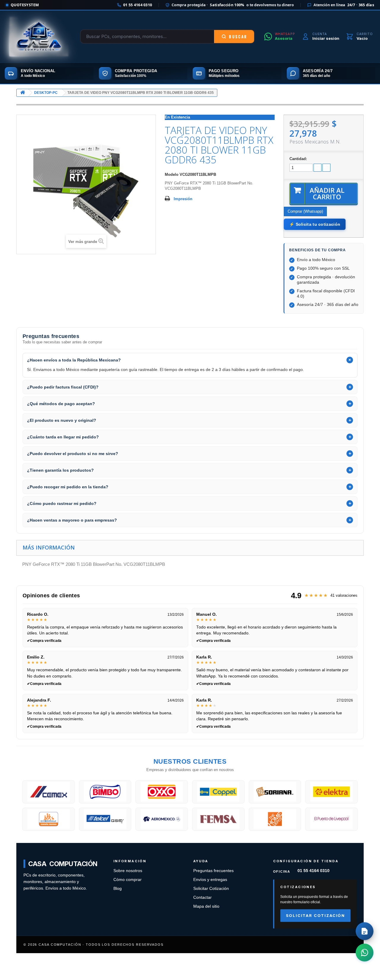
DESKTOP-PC (46, 93)
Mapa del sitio (206, 906)
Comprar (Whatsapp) (305, 211)
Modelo (171, 174)
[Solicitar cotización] (364, 931)
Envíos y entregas (210, 879)
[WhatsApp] (364, 952)
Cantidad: (298, 159)
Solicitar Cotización (211, 888)
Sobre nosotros (127, 870)
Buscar (238, 37)
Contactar (202, 897)
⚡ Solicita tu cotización (314, 224)
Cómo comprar (127, 879)
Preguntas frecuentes (213, 870)
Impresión (183, 199)
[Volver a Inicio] (22, 93)
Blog (117, 888)
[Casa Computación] (39, 37)
